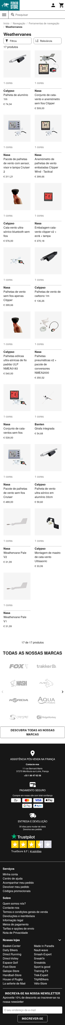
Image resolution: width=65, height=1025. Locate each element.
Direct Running (12, 954)
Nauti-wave (41, 950)
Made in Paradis (44, 946)
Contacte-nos (32, 764)
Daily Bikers (10, 950)
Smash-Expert (42, 954)
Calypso (8, 91)
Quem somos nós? (14, 903)
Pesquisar (21, 15)
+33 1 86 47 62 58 (32, 775)
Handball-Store (12, 975)
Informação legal (13, 920)
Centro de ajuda (13, 878)
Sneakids (40, 963)
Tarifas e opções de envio (18, 928)
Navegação (19, 23)
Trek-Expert (41, 975)
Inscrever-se (32, 1018)
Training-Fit (41, 971)
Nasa (38, 91)
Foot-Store (9, 967)
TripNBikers (41, 979)
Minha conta (10, 874)
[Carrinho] (61, 5)
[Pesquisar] (13, 15)
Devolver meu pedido (16, 887)
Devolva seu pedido (32, 829)
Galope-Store (11, 971)
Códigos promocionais (17, 891)
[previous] (2, 691)
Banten (39, 424)
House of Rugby (13, 979)
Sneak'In (39, 958)
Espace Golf (10, 963)
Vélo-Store (40, 983)
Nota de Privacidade (15, 933)
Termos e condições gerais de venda (25, 912)
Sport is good (42, 967)
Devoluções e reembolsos (19, 916)
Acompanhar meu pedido (18, 883)
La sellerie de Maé (14, 983)
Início (6, 23)
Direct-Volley (10, 958)
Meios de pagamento (16, 924)
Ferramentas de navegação (44, 23)
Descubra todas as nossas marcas (33, 732)
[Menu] (4, 15)
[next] (62, 691)
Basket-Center (11, 946)
